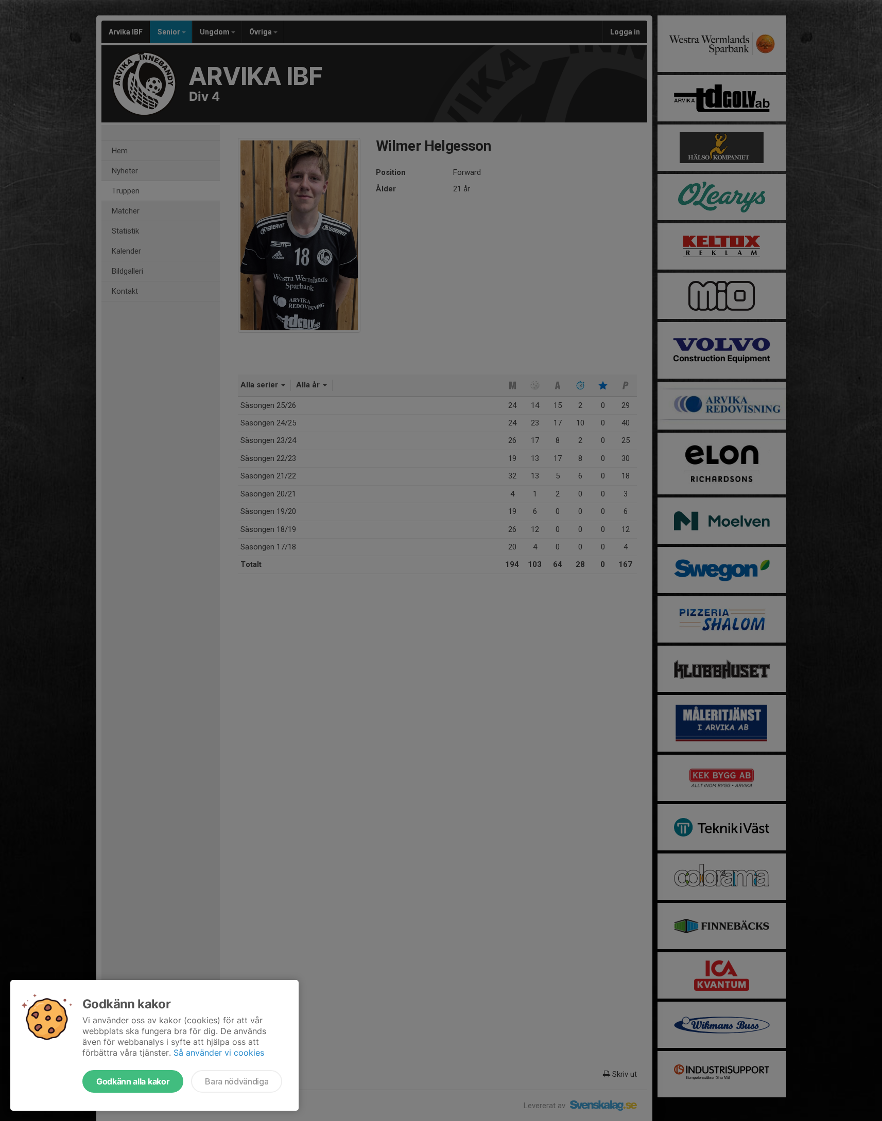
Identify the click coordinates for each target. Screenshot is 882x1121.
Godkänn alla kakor (132, 1081)
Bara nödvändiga (236, 1081)
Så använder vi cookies (219, 1052)
